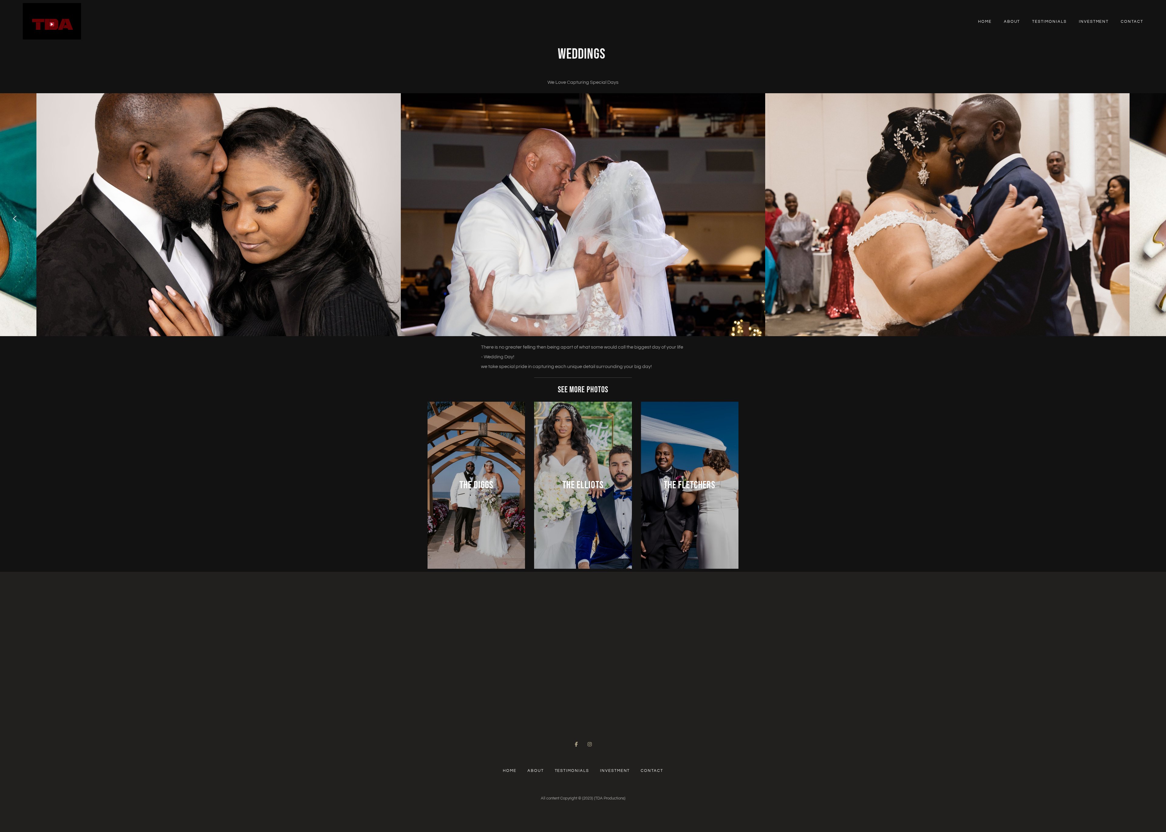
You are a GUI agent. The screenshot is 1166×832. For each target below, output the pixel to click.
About (1012, 21)
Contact (1132, 21)
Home (985, 21)
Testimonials (1049, 21)
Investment (1094, 21)
